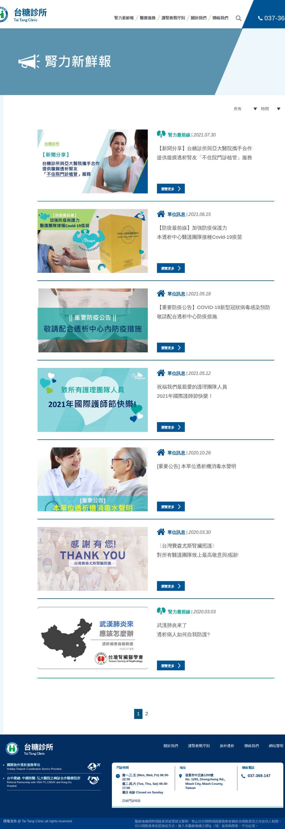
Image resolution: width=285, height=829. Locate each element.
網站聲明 (276, 746)
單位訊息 (176, 214)
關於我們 (199, 18)
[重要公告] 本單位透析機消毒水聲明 (196, 466)
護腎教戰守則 (173, 18)
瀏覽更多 (168, 189)
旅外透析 (227, 746)
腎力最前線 (179, 134)
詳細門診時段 (131, 800)
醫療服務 (148, 18)
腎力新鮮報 (124, 18)
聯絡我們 (220, 18)
